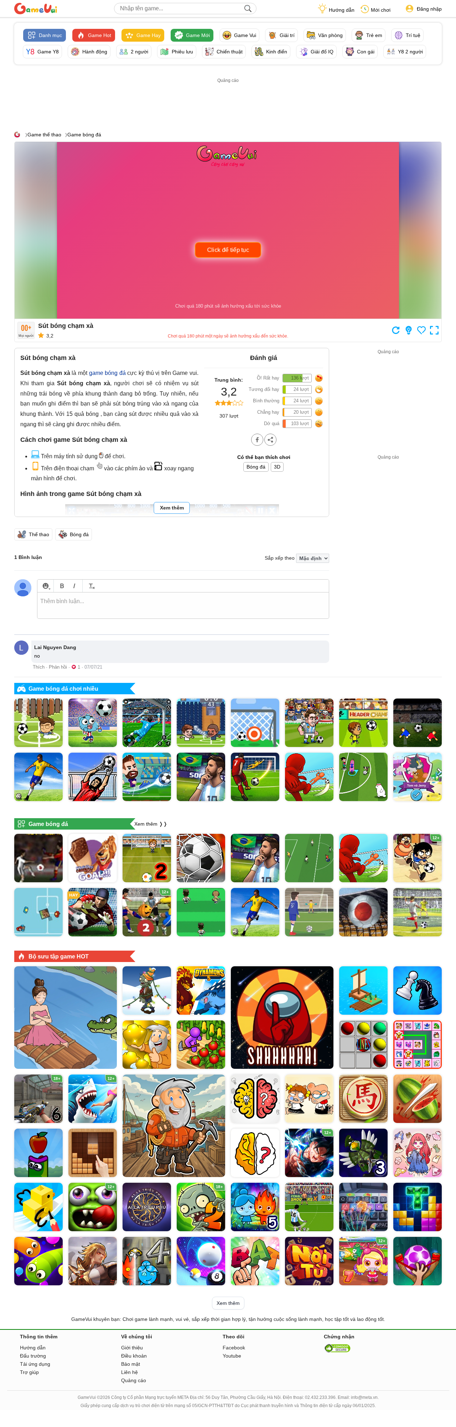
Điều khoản (134, 1356)
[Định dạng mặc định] (90, 586)
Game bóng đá (84, 134)
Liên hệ (129, 1372)
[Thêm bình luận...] (183, 605)
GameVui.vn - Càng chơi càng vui (35, 8)
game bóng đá (107, 373)
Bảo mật (130, 1364)
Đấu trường (33, 1356)
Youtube (232, 1356)
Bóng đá (256, 467)
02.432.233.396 (320, 1397)
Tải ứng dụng (35, 1364)
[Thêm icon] (45, 586)
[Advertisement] (228, 101)
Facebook (234, 1347)
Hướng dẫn (341, 10)
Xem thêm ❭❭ (150, 824)
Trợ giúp (29, 1372)
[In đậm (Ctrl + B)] (62, 586)
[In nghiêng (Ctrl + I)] (74, 586)
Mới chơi (380, 10)
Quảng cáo (133, 1380)
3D (277, 467)
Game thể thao (44, 134)
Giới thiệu (132, 1347)
